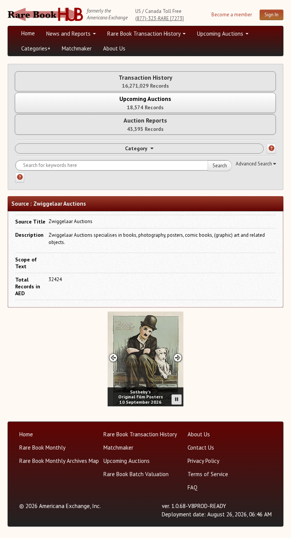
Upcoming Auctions (221, 33)
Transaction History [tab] (145, 81)
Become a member (231, 14)
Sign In (271, 14)
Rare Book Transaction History (144, 33)
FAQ (192, 487)
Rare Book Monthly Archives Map (59, 460)
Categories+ (35, 48)
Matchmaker (77, 48)
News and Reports (69, 33)
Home (28, 33)
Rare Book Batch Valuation (136, 474)
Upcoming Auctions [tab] (145, 102)
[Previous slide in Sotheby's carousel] (113, 357)
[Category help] (271, 149)
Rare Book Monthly (42, 447)
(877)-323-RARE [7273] (159, 18)
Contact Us (201, 447)
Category (136, 148)
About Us (114, 48)
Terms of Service (208, 474)
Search (220, 165)
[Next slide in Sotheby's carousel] (177, 357)
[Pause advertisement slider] (176, 399)
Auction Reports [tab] (145, 124)
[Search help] (19, 177)
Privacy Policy (203, 460)
